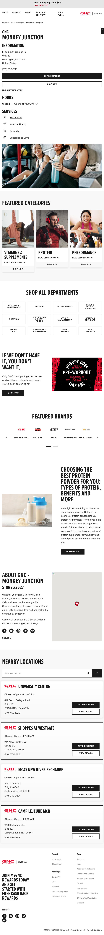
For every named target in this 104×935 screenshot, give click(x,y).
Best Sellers (16, 117)
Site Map (55, 886)
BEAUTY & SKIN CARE (90, 319)
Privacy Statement (78, 930)
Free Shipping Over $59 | (48, 4)
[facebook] (4, 631)
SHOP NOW (52, 84)
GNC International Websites (87, 893)
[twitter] (25, 631)
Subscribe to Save (19, 137)
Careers (80, 883)
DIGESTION (14, 319)
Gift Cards (80, 903)
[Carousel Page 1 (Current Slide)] (48, 446)
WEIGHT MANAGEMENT (65, 319)
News (79, 864)
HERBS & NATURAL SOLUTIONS (90, 307)
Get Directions (31, 75)
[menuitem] (5, 13)
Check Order (57, 864)
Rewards (14, 131)
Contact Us (56, 877)
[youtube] (32, 631)
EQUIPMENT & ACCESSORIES (39, 331)
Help (54, 882)
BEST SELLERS (65, 331)
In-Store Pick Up (18, 124)
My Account (56, 859)
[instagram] (11, 631)
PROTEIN (39, 307)
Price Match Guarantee (85, 873)
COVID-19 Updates (59, 896)
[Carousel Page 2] (55, 446)
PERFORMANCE (64, 307)
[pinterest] (18, 631)
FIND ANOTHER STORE (12, 90)
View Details (85, 712)
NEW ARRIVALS (90, 331)
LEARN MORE (72, 551)
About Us (80, 859)
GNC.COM (6, 638)
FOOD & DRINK (14, 331)
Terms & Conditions (94, 930)
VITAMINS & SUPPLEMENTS (14, 307)
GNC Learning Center (60, 891)
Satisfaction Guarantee (85, 878)
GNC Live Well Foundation (87, 898)
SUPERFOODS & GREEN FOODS (39, 319)
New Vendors (82, 888)
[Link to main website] (91, 13)
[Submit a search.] (97, 673)
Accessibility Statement (86, 869)
